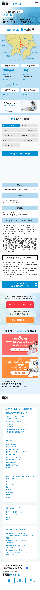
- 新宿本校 (9, 536)
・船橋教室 (17, 552)
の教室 (10, 66)
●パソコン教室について (14, 512)
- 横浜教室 (9, 543)
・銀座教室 (17, 536)
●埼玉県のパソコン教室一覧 (15, 545)
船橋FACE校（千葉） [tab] (29, 135)
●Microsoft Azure (12, 482)
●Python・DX (11, 462)
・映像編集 (9, 424)
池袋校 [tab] (5, 130)
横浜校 (26, 94)
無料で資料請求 (19, 373)
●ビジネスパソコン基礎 (14, 457)
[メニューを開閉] (36, 3)
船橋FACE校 (27, 74)
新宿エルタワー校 (9, 70)
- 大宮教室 (9, 547)
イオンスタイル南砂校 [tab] (29, 130)
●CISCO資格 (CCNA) (13, 484)
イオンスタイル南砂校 (10, 84)
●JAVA (8, 490)
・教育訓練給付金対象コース (15, 432)
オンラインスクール (10, 110)
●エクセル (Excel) (12, 449)
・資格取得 (9, 427)
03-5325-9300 (11, 213)
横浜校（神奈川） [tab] (28, 140)
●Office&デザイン (12, 465)
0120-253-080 (13, 384)
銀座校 (6, 74)
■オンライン (10, 555)
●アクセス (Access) (13, 460)
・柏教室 (24, 552)
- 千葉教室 (9, 552)
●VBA (8, 517)
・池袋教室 (24, 536)
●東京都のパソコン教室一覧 (15, 534)
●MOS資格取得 (11, 444)
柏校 (25, 79)
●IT (7, 520)
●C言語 (8, 497)
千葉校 (26, 70)
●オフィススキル (12, 514)
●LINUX (8, 487)
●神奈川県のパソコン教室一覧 (16, 540)
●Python (9, 492)
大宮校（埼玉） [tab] (8, 145)
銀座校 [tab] (24, 125)
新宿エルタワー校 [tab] (9, 125)
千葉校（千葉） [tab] (8, 135)
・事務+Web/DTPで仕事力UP (16, 429)
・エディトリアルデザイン (14, 421)
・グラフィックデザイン (14, 419)
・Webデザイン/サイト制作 (15, 416)
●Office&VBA (11, 468)
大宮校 (6, 94)
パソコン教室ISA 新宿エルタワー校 (20, 284)
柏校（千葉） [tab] (7, 140)
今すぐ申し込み (19, 350)
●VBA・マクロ (11, 447)
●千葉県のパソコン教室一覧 (15, 550)
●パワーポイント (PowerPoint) (17, 452)
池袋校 (6, 79)
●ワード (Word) (11, 454)
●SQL (8, 495)
